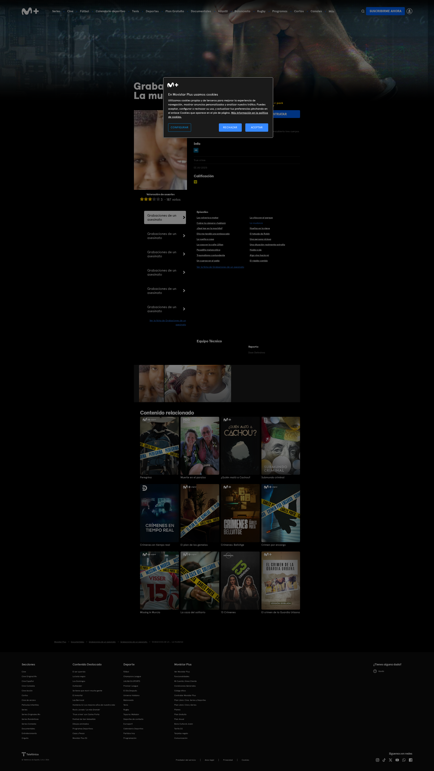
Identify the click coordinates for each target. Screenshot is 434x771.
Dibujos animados (81, 724)
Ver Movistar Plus (182, 671)
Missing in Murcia (150, 612)
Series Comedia (29, 724)
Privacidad (228, 760)
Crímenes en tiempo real (155, 544)
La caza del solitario (193, 612)
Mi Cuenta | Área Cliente (185, 681)
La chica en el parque (261, 217)
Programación (129, 738)
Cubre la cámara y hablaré (211, 223)
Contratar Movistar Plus (185, 695)
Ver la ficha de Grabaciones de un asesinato (220, 267)
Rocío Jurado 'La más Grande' (86, 709)
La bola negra (79, 676)
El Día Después (130, 690)
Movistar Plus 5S (80, 738)
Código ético (180, 690)
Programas (279, 11)
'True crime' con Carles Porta (86, 714)
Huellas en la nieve (260, 228)
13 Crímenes (228, 612)
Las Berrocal (78, 700)
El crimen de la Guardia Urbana (280, 612)
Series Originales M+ (31, 714)
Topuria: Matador (131, 714)
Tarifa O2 (178, 728)
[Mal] (146, 199)
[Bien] (154, 199)
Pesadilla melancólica (208, 249)
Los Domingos (79, 681)
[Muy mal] (142, 199)
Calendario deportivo (110, 11)
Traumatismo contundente (211, 255)
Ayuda (381, 671)
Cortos (299, 11)
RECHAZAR (230, 127)
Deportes (152, 11)
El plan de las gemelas (194, 544)
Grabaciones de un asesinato (161, 217)
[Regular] (150, 199)
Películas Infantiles (30, 705)
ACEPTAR (257, 127)
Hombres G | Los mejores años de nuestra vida (94, 705)
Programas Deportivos (83, 728)
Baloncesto (242, 11)
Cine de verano (29, 700)
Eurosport (128, 724)
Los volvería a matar (208, 217)
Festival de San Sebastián (84, 719)
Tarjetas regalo (181, 733)
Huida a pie (256, 249)
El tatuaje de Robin (260, 233)
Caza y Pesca (78, 733)
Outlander (77, 686)
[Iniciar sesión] (409, 11)
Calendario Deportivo (133, 728)
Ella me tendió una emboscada (213, 233)
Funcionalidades (181, 676)
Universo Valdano (131, 695)
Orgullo (25, 738)
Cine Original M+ (29, 676)
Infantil (223, 11)
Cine (70, 11)
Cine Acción (27, 690)
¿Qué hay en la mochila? (209, 228)
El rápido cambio (259, 260)
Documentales (201, 11)
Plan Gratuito (174, 11)
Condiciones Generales (185, 686)
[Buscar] (362, 11)
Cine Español (28, 681)
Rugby (261, 11)
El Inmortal (78, 695)
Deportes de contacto (133, 719)
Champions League (132, 676)
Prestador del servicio (186, 760)
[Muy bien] (158, 199)
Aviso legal (209, 760)
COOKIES (245, 760)
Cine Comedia (28, 686)
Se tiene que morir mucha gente (87, 690)
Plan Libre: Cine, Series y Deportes (190, 700)
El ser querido (79, 671)
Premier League (130, 686)
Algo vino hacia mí (259, 255)
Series (56, 11)
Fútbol (84, 11)
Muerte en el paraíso (193, 477)
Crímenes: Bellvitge (232, 544)
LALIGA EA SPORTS (131, 681)
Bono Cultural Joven (183, 724)
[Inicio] (30, 11)
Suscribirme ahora (385, 11)
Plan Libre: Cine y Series (185, 705)
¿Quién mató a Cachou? (235, 477)
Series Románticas (30, 719)
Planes (177, 709)
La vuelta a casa (205, 239)
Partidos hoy (129, 733)
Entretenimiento (29, 733)
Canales (316, 11)
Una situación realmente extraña (267, 244)
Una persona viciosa (260, 239)
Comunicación (181, 738)
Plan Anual (179, 719)
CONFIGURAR (179, 127)
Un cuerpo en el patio (208, 260)
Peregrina (146, 477)
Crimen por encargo (273, 544)
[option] (152, 383)
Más (331, 11)
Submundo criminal (272, 477)
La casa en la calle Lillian (210, 244)
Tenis (135, 11)
